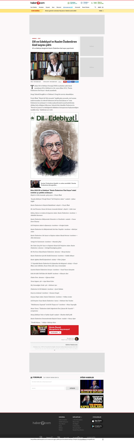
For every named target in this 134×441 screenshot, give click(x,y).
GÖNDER (72, 388)
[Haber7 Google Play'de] (97, 426)
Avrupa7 (58, 437)
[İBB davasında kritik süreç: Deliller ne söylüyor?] (91, 386)
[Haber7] (38, 3)
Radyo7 (50, 437)
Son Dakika (34, 7)
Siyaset (48, 7)
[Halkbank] (68, 7)
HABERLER (34, 38)
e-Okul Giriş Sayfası (78, 419)
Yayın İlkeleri (62, 424)
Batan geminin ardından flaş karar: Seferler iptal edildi (60, 10)
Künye (60, 426)
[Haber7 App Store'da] (97, 421)
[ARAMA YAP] (95, 7)
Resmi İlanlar (85, 7)
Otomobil (77, 7)
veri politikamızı (83, 439)
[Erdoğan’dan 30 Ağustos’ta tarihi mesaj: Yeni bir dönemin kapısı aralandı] (91, 401)
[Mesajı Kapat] (102, 439)
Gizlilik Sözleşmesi (63, 422)
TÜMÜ (100, 10)
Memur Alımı (76, 422)
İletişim (61, 430)
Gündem (41, 7)
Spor (53, 7)
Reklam (61, 428)
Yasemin (91, 437)
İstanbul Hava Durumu (78, 430)
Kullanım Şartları (63, 419)
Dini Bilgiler (76, 424)
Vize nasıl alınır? (77, 428)
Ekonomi (59, 7)
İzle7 (78, 437)
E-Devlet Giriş (76, 426)
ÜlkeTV (66, 437)
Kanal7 (41, 437)
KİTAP (39, 38)
